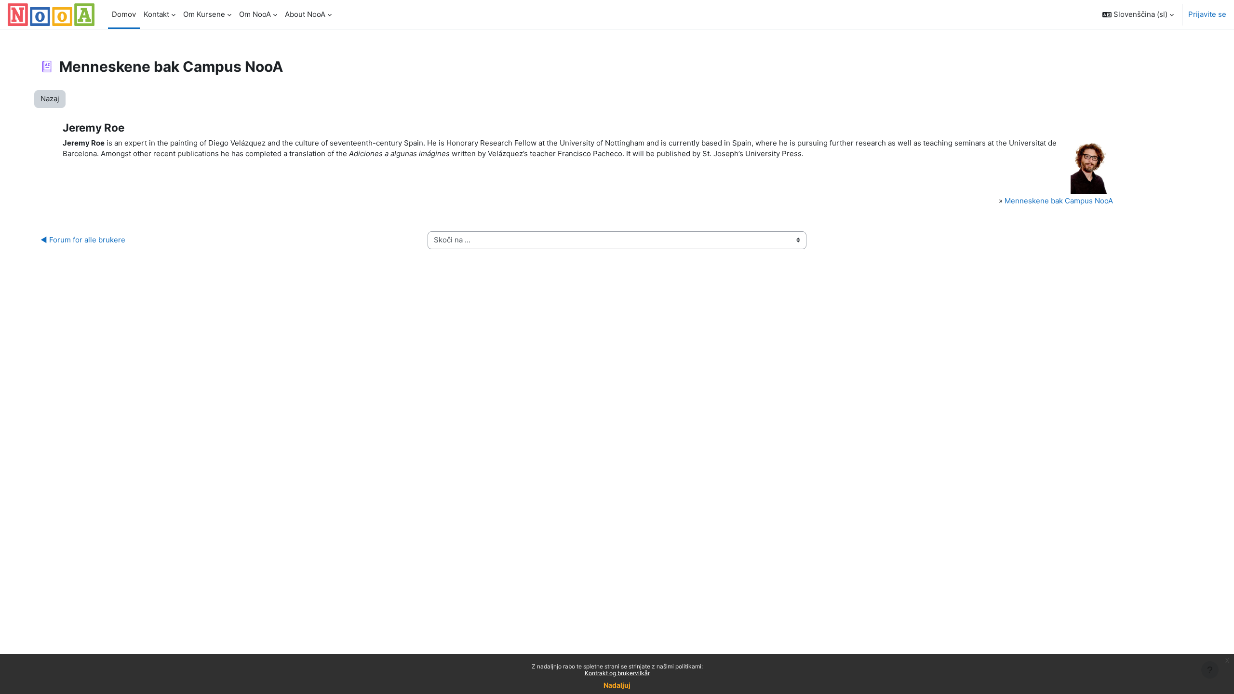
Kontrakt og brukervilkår (617, 673)
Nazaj (49, 98)
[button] (1138, 14)
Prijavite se (1207, 14)
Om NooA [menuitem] (255, 14)
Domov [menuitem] (124, 14)
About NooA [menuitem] (305, 14)
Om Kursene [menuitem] (204, 14)
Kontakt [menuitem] (156, 14)
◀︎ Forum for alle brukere (82, 239)
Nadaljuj (617, 685)
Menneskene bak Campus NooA (1059, 200)
